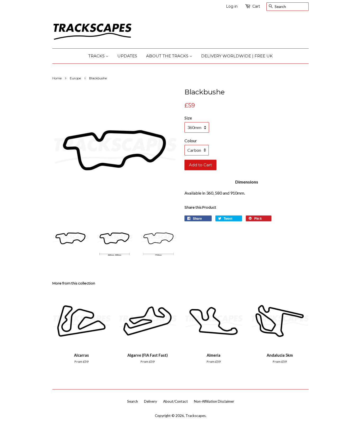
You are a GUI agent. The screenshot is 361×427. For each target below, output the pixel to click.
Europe (75, 78)
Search (132, 401)
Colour (190, 140)
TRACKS (97, 55)
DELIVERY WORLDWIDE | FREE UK (237, 55)
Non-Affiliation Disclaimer (214, 401)
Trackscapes (196, 416)
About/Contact (175, 401)
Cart (256, 6)
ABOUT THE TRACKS (167, 55)
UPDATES (127, 55)
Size (188, 117)
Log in (232, 6)
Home (57, 78)
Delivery (150, 401)
